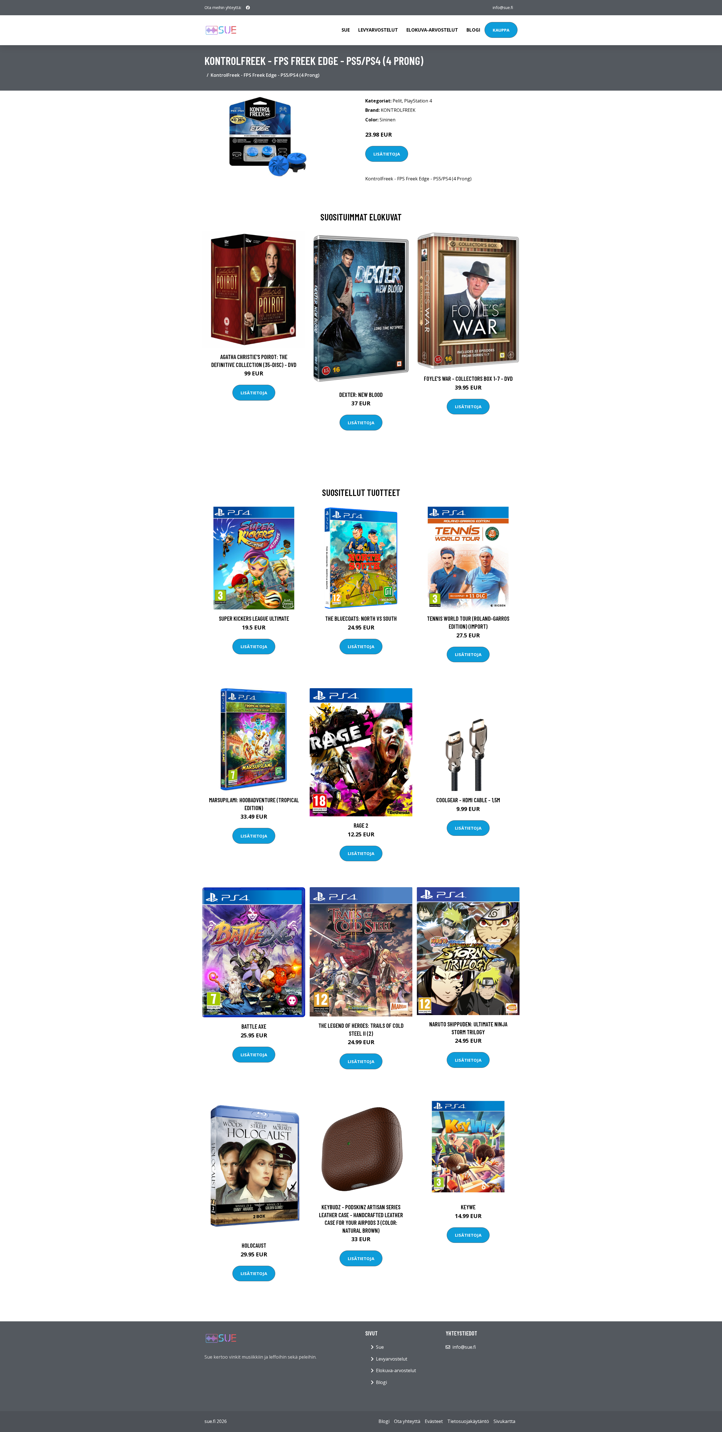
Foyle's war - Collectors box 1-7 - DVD (468, 378)
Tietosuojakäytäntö (468, 1421)
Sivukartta (504, 1421)
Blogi (473, 30)
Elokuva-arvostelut (432, 30)
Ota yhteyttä (407, 1421)
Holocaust (254, 1245)
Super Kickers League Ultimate (254, 618)
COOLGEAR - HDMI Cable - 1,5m (468, 799)
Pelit (397, 101)
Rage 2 (361, 825)
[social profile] (248, 7)
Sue (346, 30)
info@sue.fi (503, 7)
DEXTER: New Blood (361, 394)
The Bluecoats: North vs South (361, 618)
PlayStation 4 (418, 101)
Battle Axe (253, 1026)
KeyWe (468, 1206)
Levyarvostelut (378, 30)
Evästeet (434, 1421)
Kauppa (501, 30)
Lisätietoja (386, 154)
